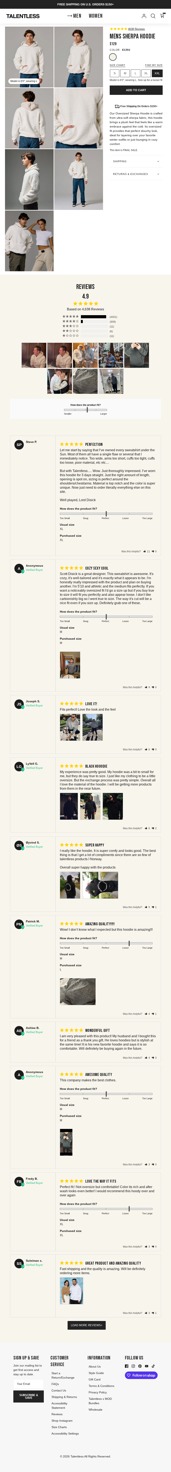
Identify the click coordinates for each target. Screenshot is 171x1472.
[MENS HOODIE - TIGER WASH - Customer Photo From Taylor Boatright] (59, 381)
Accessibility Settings (65, 1433)
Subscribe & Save (28, 1396)
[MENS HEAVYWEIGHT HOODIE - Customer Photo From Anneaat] (85, 355)
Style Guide (96, 1373)
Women (96, 16)
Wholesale (95, 1409)
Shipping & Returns (64, 1397)
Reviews (57, 1414)
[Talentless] (23, 16)
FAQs (55, 1384)
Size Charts (59, 1427)
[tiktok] (153, 1366)
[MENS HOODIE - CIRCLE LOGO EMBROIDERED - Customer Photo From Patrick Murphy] (85, 381)
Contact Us (59, 1390)
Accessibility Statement (59, 1405)
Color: (115, 49)
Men (77, 16)
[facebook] (126, 1366)
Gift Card (95, 1379)
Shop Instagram (62, 1420)
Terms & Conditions (101, 1386)
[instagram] (133, 1366)
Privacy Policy (98, 1392)
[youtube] (146, 1366)
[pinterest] (140, 1366)
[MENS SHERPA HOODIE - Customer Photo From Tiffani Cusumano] (34, 355)
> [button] (101, 1325)
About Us (95, 1366)
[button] (146, 551)
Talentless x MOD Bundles (100, 1401)
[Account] (143, 16)
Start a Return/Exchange (63, 1375)
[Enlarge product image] (78, 57)
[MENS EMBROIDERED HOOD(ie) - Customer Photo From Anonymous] (111, 355)
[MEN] (111, 381)
